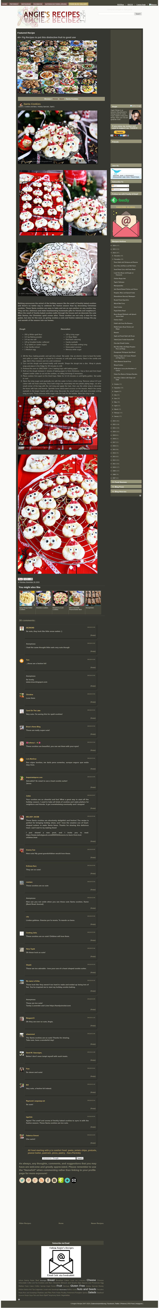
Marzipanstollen (118, 285)
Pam (28, 1069)
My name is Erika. (33, 981)
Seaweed (21, 1295)
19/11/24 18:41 (91, 1068)
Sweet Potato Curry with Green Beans (124, 269)
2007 (114, 478)
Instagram (139, 1304)
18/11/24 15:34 (91, 742)
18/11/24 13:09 (91, 627)
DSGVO (130, 4)
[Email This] (24, 579)
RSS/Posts (120, 4)
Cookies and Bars (31, 107)
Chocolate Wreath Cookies (121, 343)
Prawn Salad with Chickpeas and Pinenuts (126, 262)
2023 (114, 421)
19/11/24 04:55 (91, 999)
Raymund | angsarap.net (35, 1101)
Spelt (62, 99)
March (116, 409)
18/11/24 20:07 (91, 795)
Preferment (71, 1293)
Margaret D (30, 1018)
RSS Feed (131, 1304)
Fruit (59, 1285)
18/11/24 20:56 (91, 865)
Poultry (64, 1293)
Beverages (43, 1280)
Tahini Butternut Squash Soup (122, 361)
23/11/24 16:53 (91, 1135)
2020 (114, 431)
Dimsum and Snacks (69, 1283)
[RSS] (41, 1183)
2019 (114, 435)
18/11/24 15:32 (91, 726)
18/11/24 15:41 (91, 758)
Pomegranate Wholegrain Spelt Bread (124, 352)
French (53, 1286)
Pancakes (100, 1289)
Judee (28, 796)
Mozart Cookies (118, 365)
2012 (114, 460)
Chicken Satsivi (118, 319)
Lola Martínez (31, 759)
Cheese (91, 1280)
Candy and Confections (78, 1280)
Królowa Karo (31, 866)
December (117, 255)
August (116, 391)
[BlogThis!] (27, 579)
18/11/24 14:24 (91, 659)
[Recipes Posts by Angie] (61, 1277)
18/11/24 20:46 (91, 816)
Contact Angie (141, 4)
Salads (92, 1292)
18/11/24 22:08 (91, 897)
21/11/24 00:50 (91, 1116)
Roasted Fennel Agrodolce (121, 300)
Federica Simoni (32, 1135)
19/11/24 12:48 (91, 1052)
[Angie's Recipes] (51, 27)
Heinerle (116, 332)
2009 (114, 471)
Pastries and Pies (44, 1293)
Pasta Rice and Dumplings (28, 1293)
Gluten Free (77, 1285)
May (115, 402)
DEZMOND (30, 628)
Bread (51, 1280)
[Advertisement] (126, 67)
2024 (114, 252)
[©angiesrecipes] (57, 93)
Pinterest (123, 1304)
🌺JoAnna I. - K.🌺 (33, 743)
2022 (114, 424)
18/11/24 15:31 (91, 710)
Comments (116, 189)
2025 (114, 249)
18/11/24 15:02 (91, 675)
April (116, 405)
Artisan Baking (24, 1280)
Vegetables (65, 1295)
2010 (114, 467)
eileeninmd (30, 1034)
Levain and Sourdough (51, 1289)
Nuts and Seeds (86, 1289)
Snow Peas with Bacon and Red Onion (125, 266)
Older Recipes (25, 1223)
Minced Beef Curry (119, 303)
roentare (29, 882)
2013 (114, 456)
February (117, 412)
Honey (101, 1286)
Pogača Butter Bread (120, 310)
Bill (27, 1085)
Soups (27, 1295)
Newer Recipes (97, 1223)
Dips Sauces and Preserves (89, 1283)
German (66, 1286)
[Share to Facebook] (31, 579)
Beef (37, 1280)
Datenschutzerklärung (98, 1304)
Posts (115, 186)
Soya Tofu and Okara (36, 1295)
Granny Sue (30, 850)
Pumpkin (78, 1293)
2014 (114, 453)
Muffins (69, 1289)
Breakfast (59, 1280)
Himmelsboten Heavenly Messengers (124, 296)
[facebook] (48, 1183)
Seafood (100, 1293)
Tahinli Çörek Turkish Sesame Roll (124, 339)
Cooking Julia (31, 933)
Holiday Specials (43, 107)
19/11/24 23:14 (91, 1100)
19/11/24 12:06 (91, 1033)
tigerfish (29, 1117)
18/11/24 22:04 (91, 881)
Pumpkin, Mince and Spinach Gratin (124, 292)
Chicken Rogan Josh (120, 278)
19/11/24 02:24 (91, 964)
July (115, 395)
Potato (58, 1293)
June (115, 398)
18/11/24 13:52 (91, 643)
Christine (29, 694)
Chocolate (23, 1283)
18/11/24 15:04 (91, 694)
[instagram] (54, 1183)
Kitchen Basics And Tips (27, 1289)
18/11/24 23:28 (91, 916)
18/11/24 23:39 (91, 932)
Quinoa (85, 1293)
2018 (114, 438)
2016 (114, 446)
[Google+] (35, 1183)
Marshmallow (63, 1289)
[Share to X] (29, 579)
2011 (114, 463)
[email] (74, 1183)
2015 (114, 449)
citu (27, 917)
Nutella (75, 1289)
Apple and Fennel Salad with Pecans (124, 336)
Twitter (117, 1304)
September (117, 387)
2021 (114, 428)
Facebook (110, 1304)
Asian (32, 1280)
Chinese (100, 1280)
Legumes (39, 1289)
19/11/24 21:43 (91, 1084)
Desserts (56, 1283)
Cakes (66, 1280)
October (116, 384)
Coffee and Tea (32, 1283)
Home (55, 99)
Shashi (28, 965)
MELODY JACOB (32, 817)
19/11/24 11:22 (91, 1017)
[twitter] (22, 1183)
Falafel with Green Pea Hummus (123, 323)
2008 (114, 474)
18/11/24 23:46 (91, 948)
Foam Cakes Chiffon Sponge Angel (37, 1286)
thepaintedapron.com (34, 777)
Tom (27, 660)
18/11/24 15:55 (91, 776)
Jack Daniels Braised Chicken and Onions (126, 289)
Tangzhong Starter (54, 1295)
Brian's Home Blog (33, 727)
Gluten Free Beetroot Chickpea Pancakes (125, 374)
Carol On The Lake (33, 711)
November (117, 259)
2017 (114, 442)
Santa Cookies (32, 104)
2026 (114, 245)
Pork (54, 1293)
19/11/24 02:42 (91, 980)
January (116, 416)
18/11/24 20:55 (91, 849)
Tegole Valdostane (119, 282)
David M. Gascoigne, (34, 1053)
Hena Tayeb (30, 949)
